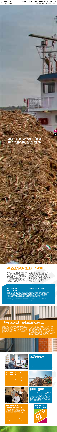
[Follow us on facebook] (48, 3)
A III (26, 334)
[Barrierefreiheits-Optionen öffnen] (55, 134)
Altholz (11, 334)
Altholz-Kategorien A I (19, 334)
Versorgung (42, 366)
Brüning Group (33, 329)
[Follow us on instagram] (50, 3)
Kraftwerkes (40, 281)
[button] (46, 3)
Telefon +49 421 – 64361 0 (40, 3)
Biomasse (18, 275)
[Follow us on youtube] (53, 3)
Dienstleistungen (42, 277)
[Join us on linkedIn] (51, 3)
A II (23, 334)
